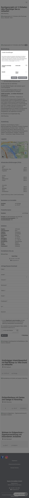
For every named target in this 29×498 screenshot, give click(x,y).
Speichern (14, 77)
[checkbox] (26, 65)
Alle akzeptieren (22, 77)
